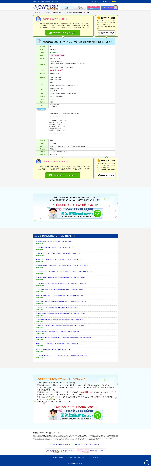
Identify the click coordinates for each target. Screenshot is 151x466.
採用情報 (61, 457)
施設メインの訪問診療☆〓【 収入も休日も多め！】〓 (53, 350)
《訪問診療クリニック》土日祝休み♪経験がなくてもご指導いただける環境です (61, 283)
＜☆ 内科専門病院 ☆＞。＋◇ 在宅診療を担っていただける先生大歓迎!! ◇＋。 (62, 356)
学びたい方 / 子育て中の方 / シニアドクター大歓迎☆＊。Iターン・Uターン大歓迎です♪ (64, 271)
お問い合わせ (77, 457)
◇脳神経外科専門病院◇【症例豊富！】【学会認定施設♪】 (55, 241)
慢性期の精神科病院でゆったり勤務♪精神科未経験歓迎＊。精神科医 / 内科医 (60, 277)
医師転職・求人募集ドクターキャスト (42, 12)
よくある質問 (68, 457)
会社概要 (55, 457)
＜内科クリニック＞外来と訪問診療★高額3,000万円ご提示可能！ (57, 307)
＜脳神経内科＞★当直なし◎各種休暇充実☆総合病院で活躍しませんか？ (59, 319)
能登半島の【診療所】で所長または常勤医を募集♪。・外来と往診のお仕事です (61, 301)
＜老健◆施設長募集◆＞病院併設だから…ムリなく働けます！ (56, 247)
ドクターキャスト (68, 451)
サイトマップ (115, 3)
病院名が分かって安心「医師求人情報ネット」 (88, 444)
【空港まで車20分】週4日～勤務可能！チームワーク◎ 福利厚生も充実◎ (59, 289)
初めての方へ (96, 1)
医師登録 (107, 8)
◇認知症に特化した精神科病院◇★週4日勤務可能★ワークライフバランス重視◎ (62, 265)
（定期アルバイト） (80, 7)
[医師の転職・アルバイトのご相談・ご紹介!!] (75, 213)
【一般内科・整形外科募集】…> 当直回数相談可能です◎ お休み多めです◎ (60, 325)
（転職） (67, 7)
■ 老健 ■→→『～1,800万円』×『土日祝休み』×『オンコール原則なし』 (59, 259)
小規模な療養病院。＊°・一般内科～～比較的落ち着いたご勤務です (57, 331)
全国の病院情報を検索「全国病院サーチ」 (63, 444)
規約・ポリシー (86, 457)
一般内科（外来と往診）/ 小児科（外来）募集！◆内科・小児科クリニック (60, 295)
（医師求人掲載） (93, 7)
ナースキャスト (97, 451)
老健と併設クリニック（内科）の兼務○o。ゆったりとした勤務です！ (58, 253)
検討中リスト (110, 1)
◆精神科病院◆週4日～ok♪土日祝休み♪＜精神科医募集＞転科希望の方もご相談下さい (63, 337)
